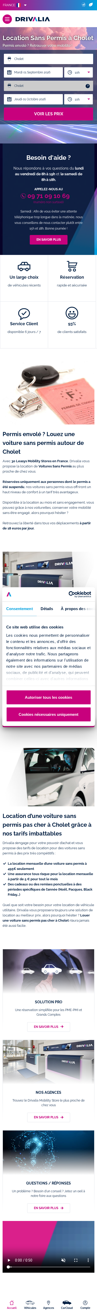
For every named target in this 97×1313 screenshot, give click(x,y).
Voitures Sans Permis (55, 466)
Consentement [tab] (19, 608)
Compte (85, 1308)
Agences (48, 1308)
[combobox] (78, 72)
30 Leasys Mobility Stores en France (39, 461)
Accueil (12, 1308)
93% (71, 327)
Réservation (72, 281)
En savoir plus (48, 239)
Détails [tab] (46, 608)
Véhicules (30, 1308)
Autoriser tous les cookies (48, 697)
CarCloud (67, 1308)
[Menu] (7, 19)
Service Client (24, 327)
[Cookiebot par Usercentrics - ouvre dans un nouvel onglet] (69, 594)
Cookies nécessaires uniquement (48, 714)
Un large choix (24, 281)
